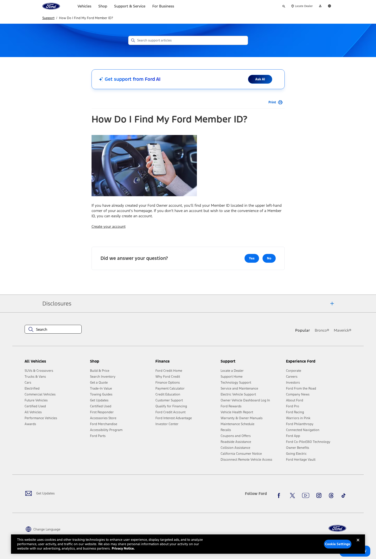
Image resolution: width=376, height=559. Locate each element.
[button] (121, 362)
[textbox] (53, 329)
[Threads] (331, 495)
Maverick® (342, 330)
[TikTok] (343, 495)
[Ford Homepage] (337, 528)
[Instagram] (319, 495)
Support (48, 18)
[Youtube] (305, 495)
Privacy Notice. (123, 548)
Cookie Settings (337, 544)
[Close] (358, 543)
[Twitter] (292, 495)
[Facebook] (280, 495)
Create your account (109, 226)
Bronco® (322, 330)
